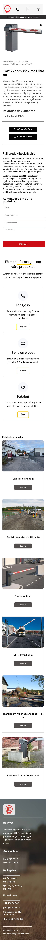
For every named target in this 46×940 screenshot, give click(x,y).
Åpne (23, 415)
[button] (38, 10)
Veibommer (12, 61)
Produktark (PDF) (15, 116)
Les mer (23, 487)
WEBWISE (24, 933)
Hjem (5, 61)
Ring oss (23, 327)
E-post (23, 371)
